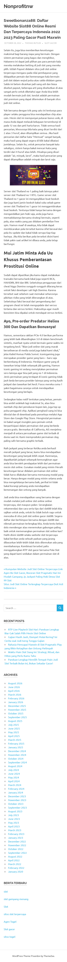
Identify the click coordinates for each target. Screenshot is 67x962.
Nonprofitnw (18, 6)
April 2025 (14, 735)
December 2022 (17, 841)
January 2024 (15, 792)
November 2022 (17, 845)
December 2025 (17, 705)
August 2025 (15, 720)
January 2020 (15, 871)
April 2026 (14, 690)
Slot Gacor (51, 43)
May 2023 (13, 822)
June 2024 (14, 773)
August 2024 (15, 766)
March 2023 (14, 830)
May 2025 (13, 732)
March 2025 (14, 739)
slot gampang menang (16, 898)
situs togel (9, 936)
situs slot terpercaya (15, 914)
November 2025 (17, 709)
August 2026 (15, 683)
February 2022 (16, 867)
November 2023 (17, 799)
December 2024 (17, 751)
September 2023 (17, 807)
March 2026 (14, 694)
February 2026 (16, 698)
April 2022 (14, 860)
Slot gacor (9, 929)
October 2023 (15, 803)
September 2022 (17, 852)
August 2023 (15, 811)
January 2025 (15, 747)
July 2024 (13, 769)
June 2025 (14, 728)
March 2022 (14, 864)
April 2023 (14, 826)
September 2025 (17, 717)
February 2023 (16, 833)
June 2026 (14, 687)
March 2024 (14, 784)
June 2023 (14, 818)
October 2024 (15, 758)
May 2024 (13, 777)
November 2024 (17, 754)
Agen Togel (10, 921)
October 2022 (15, 848)
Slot (6, 906)
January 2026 (15, 702)
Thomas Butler (33, 43)
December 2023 (17, 796)
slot (6, 891)
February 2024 (16, 788)
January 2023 (15, 837)
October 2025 (15, 713)
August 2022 (15, 856)
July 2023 (13, 815)
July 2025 (13, 724)
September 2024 (17, 762)
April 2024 (14, 781)
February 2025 (16, 743)
